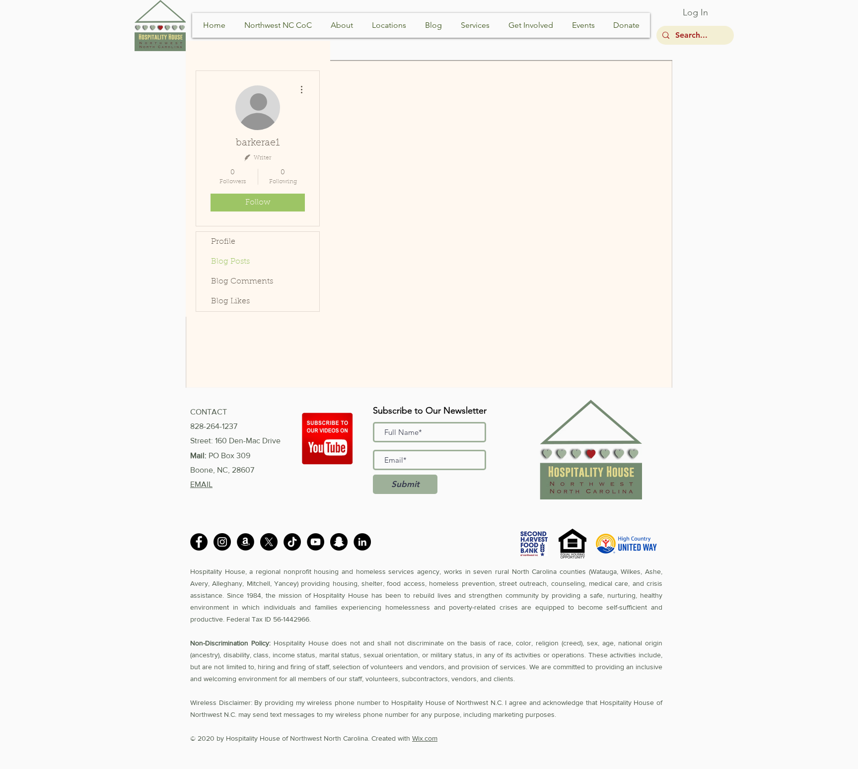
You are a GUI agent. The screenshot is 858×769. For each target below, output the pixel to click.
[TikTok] (292, 542)
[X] (269, 542)
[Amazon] (245, 542)
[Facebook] (199, 542)
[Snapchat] (339, 542)
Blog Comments (242, 281)
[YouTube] (315, 542)
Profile (223, 242)
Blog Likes (230, 301)
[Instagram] (222, 542)
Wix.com (424, 738)
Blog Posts (230, 262)
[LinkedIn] (362, 542)
